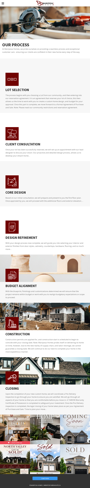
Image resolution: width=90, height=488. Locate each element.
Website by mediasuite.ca (52, 485)
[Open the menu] (3, 3)
